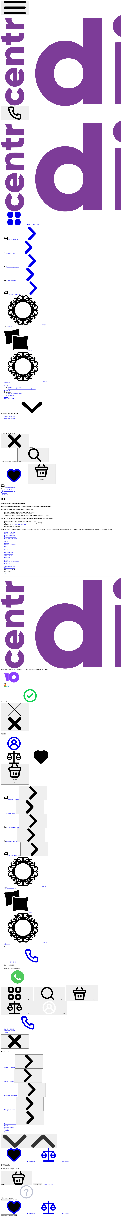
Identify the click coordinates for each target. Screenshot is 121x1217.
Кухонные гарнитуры (10, 538)
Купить (3, 1184)
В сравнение (65, 1161)
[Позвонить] (15, 113)
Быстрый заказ (37, 1184)
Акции (6, 397)
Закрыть (6, 1032)
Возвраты (11, 395)
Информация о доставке (15, 393)
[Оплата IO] (11, 682)
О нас (6, 385)
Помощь (6, 543)
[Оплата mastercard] (5, 685)
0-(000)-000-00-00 (9, 416)
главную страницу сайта (19, 524)
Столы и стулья (9, 533)
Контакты (7, 390)
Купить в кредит (5, 1200)
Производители (9, 398)
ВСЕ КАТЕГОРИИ (33, 224)
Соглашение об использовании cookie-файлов (22, 389)
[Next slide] (15, 1141)
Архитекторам (8, 554)
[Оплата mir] (6, 687)
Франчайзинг (8, 555)
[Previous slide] (43, 1141)
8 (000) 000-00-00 (9, 1029)
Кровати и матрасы (10, 537)
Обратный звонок (9, 418)
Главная (3, 494)
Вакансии (7, 557)
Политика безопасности (15, 387)
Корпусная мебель (9, 535)
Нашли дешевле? (48, 1184)
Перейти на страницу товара (9, 1215)
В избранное (31, 1161)
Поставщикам (8, 552)
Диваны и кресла (9, 532)
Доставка (7, 549)
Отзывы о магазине (10, 544)
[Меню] (15, 8)
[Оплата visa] (5, 683)
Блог (5, 546)
